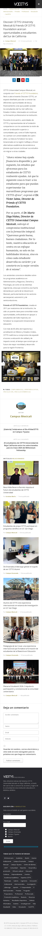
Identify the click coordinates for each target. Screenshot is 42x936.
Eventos (27, 874)
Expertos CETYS (26, 878)
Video (14, 907)
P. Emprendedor (26, 887)
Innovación (33, 881)
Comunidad (14, 868)
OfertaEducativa (31, 389)
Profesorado (29, 894)
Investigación (31, 884)
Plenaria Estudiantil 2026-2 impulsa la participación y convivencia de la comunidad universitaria (20, 689)
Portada (17, 11)
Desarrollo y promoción (28, 9)
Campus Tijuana (16, 865)
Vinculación (34, 11)
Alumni (27, 858)
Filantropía (7, 881)
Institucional (8, 884)
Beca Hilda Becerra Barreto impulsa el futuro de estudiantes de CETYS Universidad (18, 490)
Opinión (15, 887)
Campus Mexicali (14, 9)
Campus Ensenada (12, 573)
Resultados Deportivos (19, 900)
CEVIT (6, 868)
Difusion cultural (18, 871)
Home (5, 9)
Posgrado (26, 891)
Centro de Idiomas (30, 865)
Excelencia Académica (11, 878)
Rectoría (23, 897)
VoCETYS (8, 14)
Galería (15, 881)
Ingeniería (24, 881)
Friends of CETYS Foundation (26, 93)
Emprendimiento (17, 874)
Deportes (23, 868)
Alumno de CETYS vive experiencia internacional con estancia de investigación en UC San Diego (20, 605)
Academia (19, 858)
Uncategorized (25, 904)
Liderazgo (7, 887)
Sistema (15, 904)
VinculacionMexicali (22, 392)
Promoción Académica (11, 897)
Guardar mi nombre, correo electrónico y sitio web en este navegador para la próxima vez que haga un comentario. (21, 751)
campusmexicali (17, 389)
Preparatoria (8, 894)
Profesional (25, 11)
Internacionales (8, 11)
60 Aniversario (9, 858)
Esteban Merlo (11, 496)
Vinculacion (8, 392)
